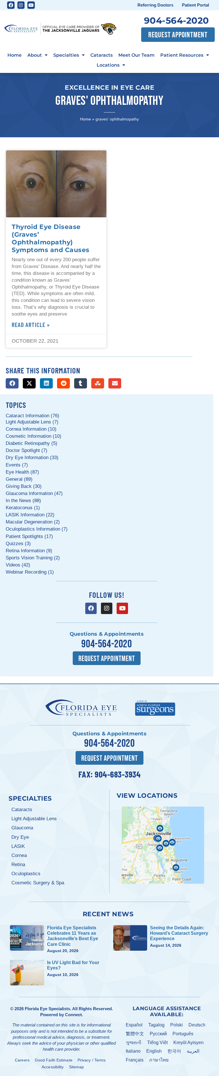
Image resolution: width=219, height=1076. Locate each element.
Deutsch (196, 1024)
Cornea (19, 855)
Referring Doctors (155, 5)
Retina (18, 864)
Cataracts (101, 55)
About (34, 55)
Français (134, 1059)
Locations (108, 65)
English (154, 1051)
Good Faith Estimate (53, 1060)
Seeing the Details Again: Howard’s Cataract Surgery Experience (179, 933)
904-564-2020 (176, 20)
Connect (73, 1014)
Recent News (108, 914)
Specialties (66, 55)
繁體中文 (135, 1033)
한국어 (174, 1051)
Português (183, 1033)
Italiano (133, 1051)
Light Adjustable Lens (34, 818)
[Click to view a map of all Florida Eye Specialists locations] (163, 845)
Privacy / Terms (92, 1060)
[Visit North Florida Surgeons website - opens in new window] (155, 707)
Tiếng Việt (157, 1042)
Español (134, 1024)
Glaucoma (22, 827)
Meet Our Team (136, 55)
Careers (22, 1060)
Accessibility (53, 1067)
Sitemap (76, 1067)
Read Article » (31, 324)
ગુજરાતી (133, 1042)
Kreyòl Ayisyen (188, 1042)
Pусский (158, 1033)
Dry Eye (20, 837)
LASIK (18, 846)
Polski (176, 1024)
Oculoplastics (25, 873)
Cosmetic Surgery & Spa (37, 882)
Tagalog (156, 1024)
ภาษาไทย (159, 1059)
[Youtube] (31, 5)
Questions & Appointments (107, 634)
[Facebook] (11, 5)
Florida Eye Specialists (47, 1008)
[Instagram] (21, 5)
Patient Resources (181, 55)
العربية (193, 1051)
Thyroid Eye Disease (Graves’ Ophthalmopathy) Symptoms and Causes (51, 238)
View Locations (147, 795)
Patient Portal (195, 5)
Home (14, 55)
